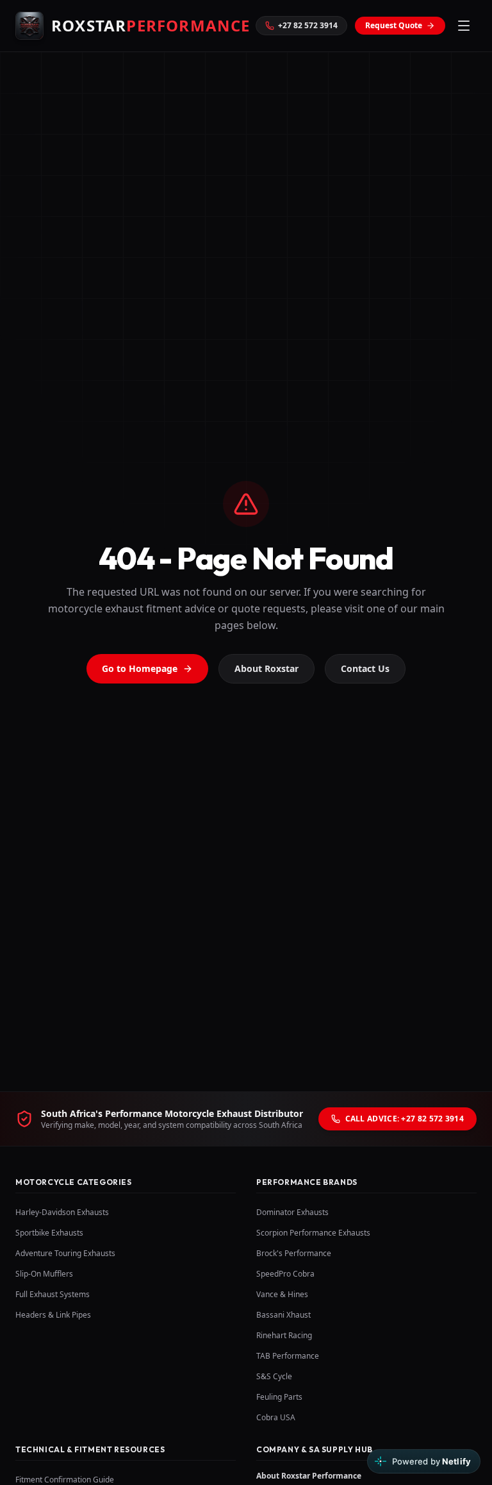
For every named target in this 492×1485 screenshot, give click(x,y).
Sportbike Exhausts (49, 1232)
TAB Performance (287, 1355)
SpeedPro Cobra (285, 1273)
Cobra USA (275, 1417)
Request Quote (393, 25)
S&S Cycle (274, 1376)
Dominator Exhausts (292, 1212)
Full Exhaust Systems (52, 1294)
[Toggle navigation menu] (464, 25)
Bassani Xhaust (283, 1314)
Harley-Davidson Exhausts (62, 1212)
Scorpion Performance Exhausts (313, 1232)
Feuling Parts (279, 1396)
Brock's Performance (293, 1253)
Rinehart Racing (284, 1335)
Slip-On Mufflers (44, 1273)
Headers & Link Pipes (53, 1314)
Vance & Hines (282, 1294)
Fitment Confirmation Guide (64, 1479)
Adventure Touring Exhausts (65, 1253)
